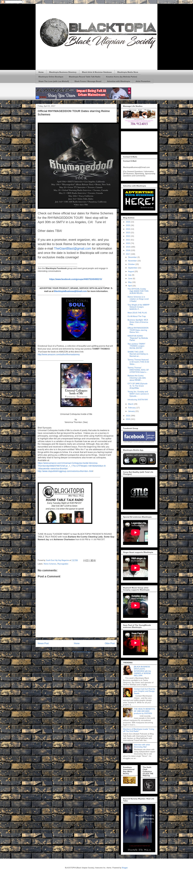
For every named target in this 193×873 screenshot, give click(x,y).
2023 (128, 233)
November (132, 261)
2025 (128, 225)
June (130, 278)
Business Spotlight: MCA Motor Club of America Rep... (138, 322)
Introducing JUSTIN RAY (138, 399)
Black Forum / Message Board (88, 81)
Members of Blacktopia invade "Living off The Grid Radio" (138, 730)
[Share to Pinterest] (94, 560)
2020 (128, 243)
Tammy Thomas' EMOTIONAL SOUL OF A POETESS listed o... (138, 370)
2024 (128, 229)
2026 (128, 222)
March (131, 404)
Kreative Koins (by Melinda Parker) (121, 77)
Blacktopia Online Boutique (50, 77)
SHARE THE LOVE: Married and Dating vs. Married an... (138, 354)
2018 (128, 250)
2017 (128, 254)
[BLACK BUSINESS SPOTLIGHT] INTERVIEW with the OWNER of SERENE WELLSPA (142, 671)
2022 (128, 236)
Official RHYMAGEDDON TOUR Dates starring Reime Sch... (138, 330)
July (130, 275)
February (132, 408)
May (130, 282)
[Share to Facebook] (92, 560)
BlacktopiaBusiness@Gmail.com (70, 291)
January (131, 411)
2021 (128, 240)
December (132, 257)
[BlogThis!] (87, 560)
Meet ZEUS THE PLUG (137, 313)
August (131, 271)
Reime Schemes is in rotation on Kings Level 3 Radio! (138, 299)
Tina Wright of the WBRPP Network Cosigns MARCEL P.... (138, 307)
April (130, 286)
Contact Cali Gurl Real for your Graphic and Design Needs (144, 691)
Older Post (110, 643)
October (131, 264)
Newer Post (43, 643)
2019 (128, 247)
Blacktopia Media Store (127, 72)
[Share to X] (89, 560)
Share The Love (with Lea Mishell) (53, 81)
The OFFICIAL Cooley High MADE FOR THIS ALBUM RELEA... (138, 291)
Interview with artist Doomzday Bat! (142, 746)
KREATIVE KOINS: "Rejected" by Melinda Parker (138, 338)
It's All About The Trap (137, 316)
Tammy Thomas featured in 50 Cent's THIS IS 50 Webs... (138, 362)
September (133, 268)
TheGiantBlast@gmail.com (72, 248)
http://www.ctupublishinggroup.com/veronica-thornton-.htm (65, 471)
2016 (128, 416)
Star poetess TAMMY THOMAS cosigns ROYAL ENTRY (136, 346)
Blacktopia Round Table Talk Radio (84, 77)
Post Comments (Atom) (81, 652)
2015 (128, 419)
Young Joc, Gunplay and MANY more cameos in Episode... (138, 394)
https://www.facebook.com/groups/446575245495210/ (75, 279)
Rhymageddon (62, 564)
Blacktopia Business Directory (62, 72)
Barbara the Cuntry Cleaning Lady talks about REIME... (137, 378)
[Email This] (84, 560)
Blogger (124, 868)
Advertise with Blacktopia (118, 81)
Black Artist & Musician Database (97, 72)
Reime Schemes (50, 564)
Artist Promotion (143, 81)
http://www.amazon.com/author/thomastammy (59, 354)
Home (41, 72)
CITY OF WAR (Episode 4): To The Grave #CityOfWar (137, 386)
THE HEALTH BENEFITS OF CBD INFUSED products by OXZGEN (144, 711)
